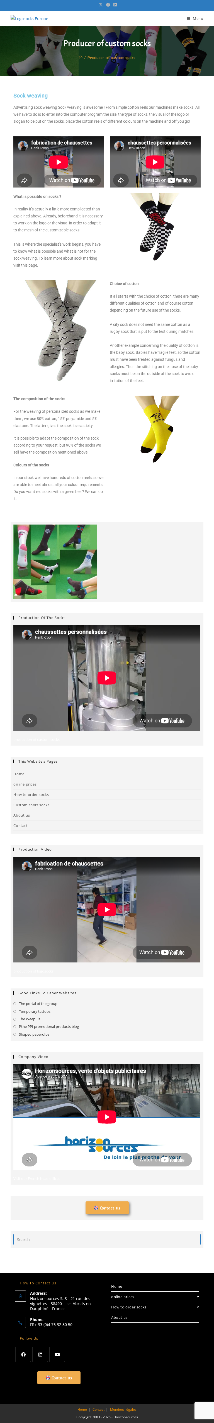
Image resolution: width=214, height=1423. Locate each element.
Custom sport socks (31, 804)
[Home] (80, 58)
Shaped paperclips (34, 1034)
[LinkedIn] (40, 1354)
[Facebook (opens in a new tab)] (108, 4)
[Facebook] (23, 1354)
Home (18, 773)
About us (21, 815)
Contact (20, 825)
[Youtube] (57, 1354)
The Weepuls (29, 1018)
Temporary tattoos (34, 1011)
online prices (25, 784)
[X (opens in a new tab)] (100, 4)
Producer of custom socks (111, 58)
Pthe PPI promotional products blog (49, 1026)
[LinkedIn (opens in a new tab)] (114, 4)
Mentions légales (123, 1409)
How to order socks (31, 794)
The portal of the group (38, 1003)
